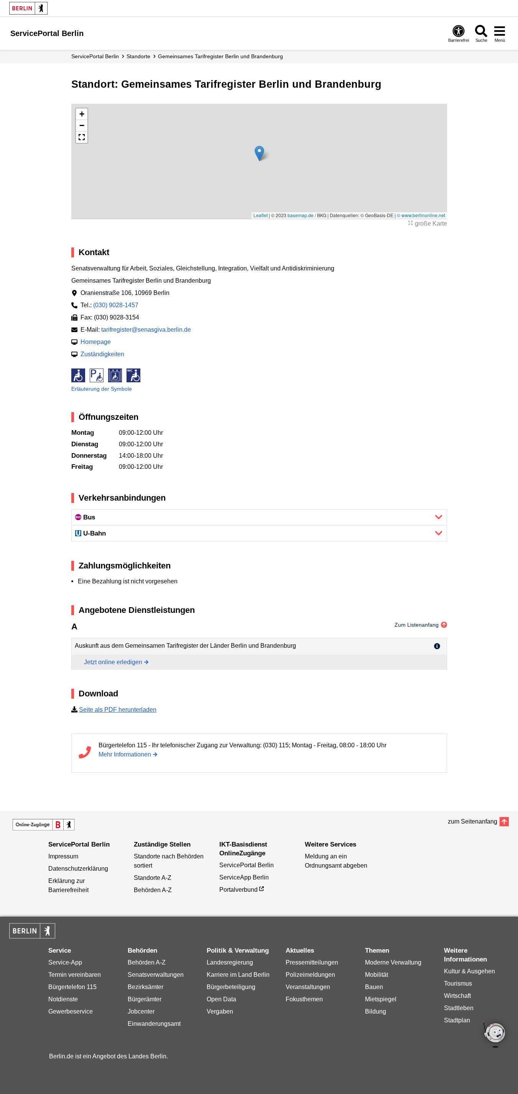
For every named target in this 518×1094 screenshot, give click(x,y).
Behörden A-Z (153, 890)
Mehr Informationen (125, 754)
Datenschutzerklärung (78, 868)
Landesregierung (230, 962)
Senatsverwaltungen (156, 974)
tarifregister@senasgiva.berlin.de (146, 329)
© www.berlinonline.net (421, 215)
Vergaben (220, 1011)
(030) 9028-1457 (115, 305)
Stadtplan (457, 1020)
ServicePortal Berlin (95, 56)
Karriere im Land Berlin (238, 974)
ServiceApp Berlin (244, 877)
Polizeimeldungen (310, 974)
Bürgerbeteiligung (231, 987)
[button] (259, 153)
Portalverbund (238, 889)
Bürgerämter (144, 999)
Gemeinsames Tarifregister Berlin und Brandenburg (220, 56)
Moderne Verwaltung (393, 962)
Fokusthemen (304, 999)
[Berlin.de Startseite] (28, 8)
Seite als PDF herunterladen (117, 709)
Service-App (65, 962)
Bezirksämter (145, 987)
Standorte (138, 56)
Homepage (96, 342)
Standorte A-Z (152, 878)
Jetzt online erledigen (113, 662)
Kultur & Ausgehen (469, 971)
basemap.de (301, 215)
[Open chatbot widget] (495, 1036)
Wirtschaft (457, 995)
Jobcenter (141, 1011)
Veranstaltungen (308, 987)
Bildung (375, 1011)
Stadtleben (459, 1008)
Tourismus (458, 983)
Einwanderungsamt (154, 1023)
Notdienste (63, 999)
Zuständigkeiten (102, 354)
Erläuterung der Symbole (101, 389)
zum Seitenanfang (472, 821)
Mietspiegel (380, 999)
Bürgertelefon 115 (72, 987)
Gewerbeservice (70, 1011)
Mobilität (376, 974)
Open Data (221, 999)
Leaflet (260, 215)
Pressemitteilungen (312, 962)
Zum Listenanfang (417, 625)
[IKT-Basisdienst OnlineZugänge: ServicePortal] (43, 824)
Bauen (374, 987)
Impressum (63, 856)
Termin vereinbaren (74, 974)
